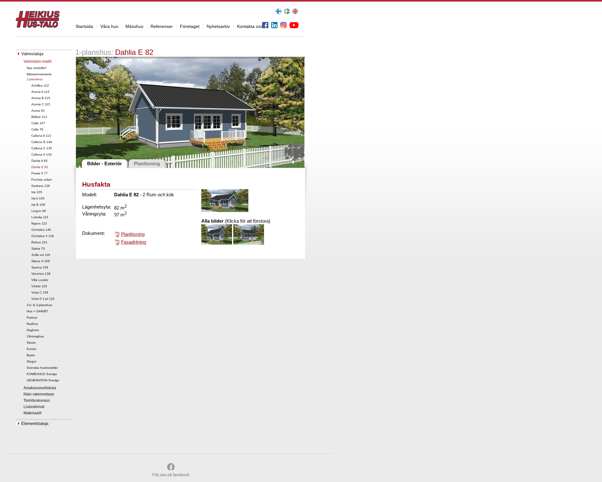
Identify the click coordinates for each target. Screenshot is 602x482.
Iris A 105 (38, 198)
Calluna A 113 (41, 135)
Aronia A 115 (40, 91)
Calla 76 (37, 129)
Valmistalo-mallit (37, 61)
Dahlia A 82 (39, 160)
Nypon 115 (39, 223)
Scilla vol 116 (40, 255)
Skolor (31, 342)
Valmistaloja (32, 53)
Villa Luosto (39, 280)
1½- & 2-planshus (39, 305)
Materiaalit (32, 413)
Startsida (84, 26)
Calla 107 (38, 123)
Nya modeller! (36, 68)
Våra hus (109, 26)
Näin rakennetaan (39, 394)
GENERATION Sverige (43, 380)
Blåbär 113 (39, 117)
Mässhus (134, 26)
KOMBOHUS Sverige (42, 374)
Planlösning (133, 234)
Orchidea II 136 (42, 236)
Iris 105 (36, 192)
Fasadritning (133, 242)
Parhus (32, 317)
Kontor (31, 349)
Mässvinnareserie (39, 74)
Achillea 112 (40, 85)
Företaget (189, 26)
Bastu (31, 355)
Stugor (31, 361)
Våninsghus (35, 336)
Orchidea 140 (41, 229)
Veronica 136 (40, 273)
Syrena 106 (39, 267)
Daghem (33, 330)
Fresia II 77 (39, 173)
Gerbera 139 (40, 186)
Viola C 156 (39, 292)
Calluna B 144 (41, 142)
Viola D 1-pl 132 (43, 298)
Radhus (32, 324)
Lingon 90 (38, 211)
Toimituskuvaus (37, 400)
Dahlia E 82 (39, 167)
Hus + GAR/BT (37, 311)
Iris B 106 (38, 204)
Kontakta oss (250, 26)
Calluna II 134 (41, 154)
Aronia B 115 (40, 98)
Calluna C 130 (41, 148)
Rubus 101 (39, 242)
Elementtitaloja (34, 423)
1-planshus (35, 79)
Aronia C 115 (40, 104)
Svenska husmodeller (42, 367)
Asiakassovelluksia (40, 388)
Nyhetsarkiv (218, 26)
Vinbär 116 (39, 286)
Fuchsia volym (41, 179)
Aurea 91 (38, 110)
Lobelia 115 (39, 217)
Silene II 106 (40, 261)
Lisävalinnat (34, 407)
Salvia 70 (38, 248)
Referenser (161, 26)
